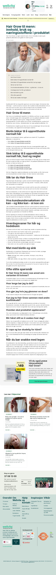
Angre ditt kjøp (26, 508)
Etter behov (6, 506)
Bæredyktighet (16, 508)
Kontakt (24, 518)
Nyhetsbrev (16, 513)
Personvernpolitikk (48, 515)
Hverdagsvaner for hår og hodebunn (21, 90)
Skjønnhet (16, 394)
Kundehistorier (35, 508)
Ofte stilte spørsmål (16, 95)
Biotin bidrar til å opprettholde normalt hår (22, 79)
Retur (23, 511)
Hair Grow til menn (16, 77)
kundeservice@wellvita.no (11, 481)
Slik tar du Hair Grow (16, 85)
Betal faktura (25, 506)
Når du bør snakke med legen (19, 97)
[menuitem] (50, 15)
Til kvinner (5, 501)
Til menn (5, 504)
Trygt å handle (16, 515)
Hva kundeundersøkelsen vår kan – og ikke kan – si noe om (27, 87)
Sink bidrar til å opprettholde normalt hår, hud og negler (26, 82)
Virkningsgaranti (48, 508)
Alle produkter (6, 509)
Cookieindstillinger (7, 546)
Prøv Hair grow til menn (41, 381)
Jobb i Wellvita (16, 510)
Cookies (46, 505)
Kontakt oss (16, 542)
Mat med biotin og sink (17, 92)
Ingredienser (34, 505)
